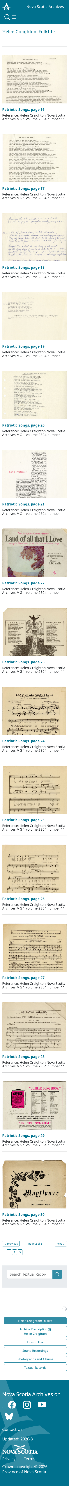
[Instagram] (27, 1404)
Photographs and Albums (35, 1359)
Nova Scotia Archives (45, 6)
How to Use (35, 1342)
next (59, 1243)
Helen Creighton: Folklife (35, 1321)
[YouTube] (42, 1404)
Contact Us (12, 1429)
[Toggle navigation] (10, 17)
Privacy (8, 1458)
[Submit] (57, 1274)
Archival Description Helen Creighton (34, 1331)
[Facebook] (12, 1404)
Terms (29, 1458)
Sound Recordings (35, 1351)
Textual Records (35, 1368)
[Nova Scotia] (20, 1450)
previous (12, 1243)
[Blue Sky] (9, 1416)
